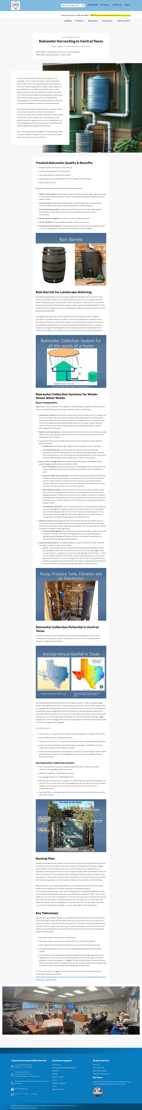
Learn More (126, 15)
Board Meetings (98, 1068)
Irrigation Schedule (58, 1083)
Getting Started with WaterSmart (64, 1068)
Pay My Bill (105, 5)
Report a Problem (58, 1077)
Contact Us (117, 5)
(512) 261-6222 (20, 1081)
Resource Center (57, 1089)
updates (77, 37)
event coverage (67, 37)
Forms (127, 5)
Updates (68, 21)
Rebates (55, 1074)
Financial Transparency (101, 1074)
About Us (96, 1064)
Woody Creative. (81, 1105)
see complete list (33, 1076)
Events (54, 1080)
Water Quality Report (100, 1071)
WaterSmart (93, 5)
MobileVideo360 (42, 1108)
